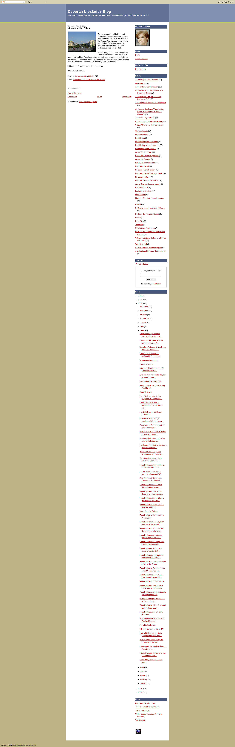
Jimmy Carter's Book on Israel (147, 184)
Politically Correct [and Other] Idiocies (150, 208)
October (143, 315)
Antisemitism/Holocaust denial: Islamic (150, 103)
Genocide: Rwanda (142, 159)
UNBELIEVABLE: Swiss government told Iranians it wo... (151, 405)
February (144, 679)
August (143, 323)
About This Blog (141, 59)
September (144, 319)
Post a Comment (74, 93)
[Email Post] (96, 76)
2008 (140, 300)
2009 (140, 296)
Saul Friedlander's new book (151, 381)
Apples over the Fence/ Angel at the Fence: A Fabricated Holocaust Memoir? (149, 111)
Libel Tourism (140, 195)
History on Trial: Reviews (145, 163)
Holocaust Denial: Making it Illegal (148, 173)
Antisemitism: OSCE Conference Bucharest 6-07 (89, 80)
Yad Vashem (140, 720)
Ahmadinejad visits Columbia (146, 80)
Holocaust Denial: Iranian (145, 170)
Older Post (126, 97)
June (142, 331)
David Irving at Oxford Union (146, 142)
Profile (137, 55)
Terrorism (139, 225)
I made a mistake (146, 364)
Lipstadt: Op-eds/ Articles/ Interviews (149, 198)
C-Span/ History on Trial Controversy (149, 125)
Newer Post (72, 97)
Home (99, 97)
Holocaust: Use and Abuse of (146, 180)
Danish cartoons (141, 135)
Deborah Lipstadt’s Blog (89, 11)
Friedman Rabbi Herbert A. (145, 149)
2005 (140, 693)
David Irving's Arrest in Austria (147, 145)
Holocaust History (142, 177)
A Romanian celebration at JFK (152, 629)
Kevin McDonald (141, 188)
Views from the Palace (148, 511)
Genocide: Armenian (143, 152)
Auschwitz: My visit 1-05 (145, 118)
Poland (138, 204)
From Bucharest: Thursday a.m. (152, 581)
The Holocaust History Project (147, 707)
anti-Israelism (140, 83)
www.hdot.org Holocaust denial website (150, 251)
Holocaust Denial (142, 166)
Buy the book (140, 69)
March (143, 675)
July (142, 327)
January (143, 683)
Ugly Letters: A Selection (145, 228)
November (144, 311)
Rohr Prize (139, 221)
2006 (140, 689)
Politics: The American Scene (147, 214)
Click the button (142, 264)
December (144, 307)
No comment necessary (149, 360)
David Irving (140, 138)
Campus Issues (141, 131)
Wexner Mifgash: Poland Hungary (148, 248)
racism (138, 218)
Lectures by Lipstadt (143, 191)
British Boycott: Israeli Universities (149, 121)
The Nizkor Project (142, 710)
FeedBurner (156, 284)
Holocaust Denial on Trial (145, 703)
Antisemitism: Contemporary (146, 87)
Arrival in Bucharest (147, 625)
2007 (140, 304)
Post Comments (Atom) (88, 102)
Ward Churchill (141, 244)
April (142, 672)
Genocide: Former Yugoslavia (147, 156)
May (142, 667)
